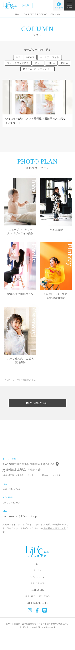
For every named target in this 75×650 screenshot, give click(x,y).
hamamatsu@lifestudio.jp (19, 516)
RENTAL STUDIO (37, 596)
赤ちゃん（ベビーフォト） (37, 68)
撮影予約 (59, 7)
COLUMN (55, 14)
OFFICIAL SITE (37, 603)
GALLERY (29, 14)
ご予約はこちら (38, 402)
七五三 (38, 63)
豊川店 (64, 63)
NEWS (30, 57)
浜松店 (26, 5)
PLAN (18, 14)
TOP (37, 564)
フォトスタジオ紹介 (18, 63)
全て (18, 57)
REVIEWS (42, 14)
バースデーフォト (49, 57)
